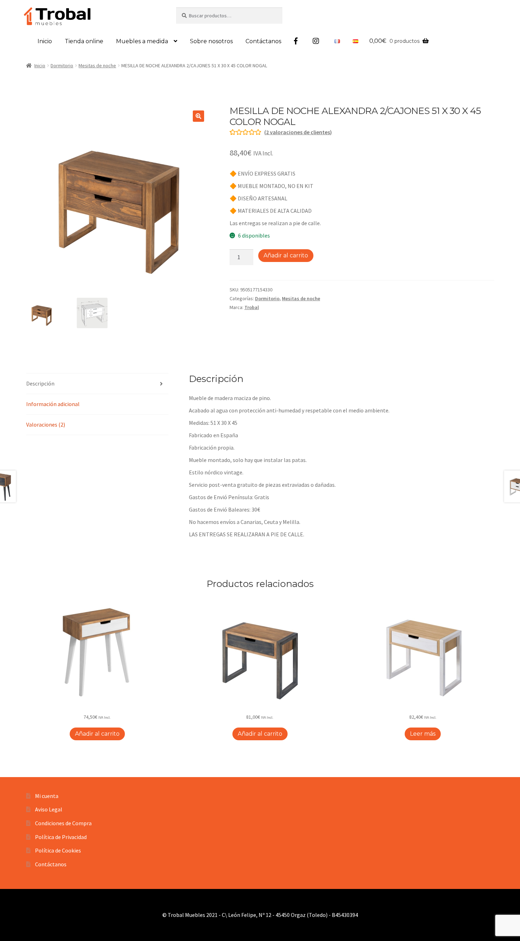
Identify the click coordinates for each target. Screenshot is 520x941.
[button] (198, 116)
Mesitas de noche (97, 65)
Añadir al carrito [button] (97, 733)
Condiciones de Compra (63, 823)
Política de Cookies (58, 850)
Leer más (422, 733)
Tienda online (84, 41)
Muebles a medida (142, 41)
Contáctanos (263, 41)
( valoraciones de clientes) (298, 132)
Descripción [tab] (40, 383)
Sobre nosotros (211, 41)
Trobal (251, 307)
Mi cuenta (46, 795)
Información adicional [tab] (53, 403)
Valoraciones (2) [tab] (45, 424)
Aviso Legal (48, 809)
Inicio (44, 41)
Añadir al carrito (286, 255)
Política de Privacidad (61, 836)
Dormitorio (62, 65)
